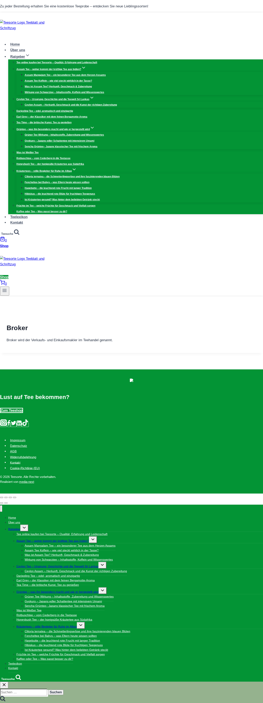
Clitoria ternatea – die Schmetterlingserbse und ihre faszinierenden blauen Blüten (72, 176)
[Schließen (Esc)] (1, 497)
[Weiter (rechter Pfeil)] (6, 503)
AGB (13, 451)
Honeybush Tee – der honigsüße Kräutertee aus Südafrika (50, 164)
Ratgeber (14, 529)
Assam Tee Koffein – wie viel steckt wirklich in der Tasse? (58, 80)
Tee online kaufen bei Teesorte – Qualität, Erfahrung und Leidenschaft (56, 62)
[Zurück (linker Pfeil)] (1, 503)
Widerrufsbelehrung (23, 457)
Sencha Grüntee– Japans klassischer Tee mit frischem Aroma (61, 146)
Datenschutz (18, 445)
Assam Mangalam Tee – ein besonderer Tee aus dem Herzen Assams (65, 75)
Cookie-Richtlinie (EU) (25, 468)
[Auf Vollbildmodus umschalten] (10, 497)
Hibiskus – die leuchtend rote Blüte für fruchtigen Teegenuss (60, 193)
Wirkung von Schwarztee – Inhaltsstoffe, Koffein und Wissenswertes (64, 92)
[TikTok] (25, 425)
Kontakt (16, 222)
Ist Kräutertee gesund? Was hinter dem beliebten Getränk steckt (62, 199)
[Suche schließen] (4, 685)
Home (15, 44)
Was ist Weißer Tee (27, 152)
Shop (4, 246)
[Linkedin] (19, 425)
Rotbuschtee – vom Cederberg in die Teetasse (43, 158)
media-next (26, 481)
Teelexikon (19, 217)
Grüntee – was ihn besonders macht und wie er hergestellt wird (57, 591)
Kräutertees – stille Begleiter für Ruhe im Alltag (46, 626)
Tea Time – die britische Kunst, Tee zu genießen (44, 122)
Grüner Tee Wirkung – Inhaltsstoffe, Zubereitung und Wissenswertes (64, 134)
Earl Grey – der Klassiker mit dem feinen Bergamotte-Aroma (51, 116)
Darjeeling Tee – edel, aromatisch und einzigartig (44, 111)
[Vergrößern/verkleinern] (14, 497)
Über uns (17, 50)
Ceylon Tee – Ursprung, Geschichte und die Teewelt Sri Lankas (57, 566)
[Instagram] (3, 425)
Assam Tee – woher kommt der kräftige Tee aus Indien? (52, 540)
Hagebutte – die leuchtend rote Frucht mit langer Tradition (58, 188)
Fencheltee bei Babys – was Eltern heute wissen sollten (57, 182)
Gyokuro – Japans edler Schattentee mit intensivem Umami (59, 140)
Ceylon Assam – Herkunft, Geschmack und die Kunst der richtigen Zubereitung (71, 104)
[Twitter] (13, 425)
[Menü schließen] (1, 508)
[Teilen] (6, 497)
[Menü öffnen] (4, 291)
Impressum (17, 440)
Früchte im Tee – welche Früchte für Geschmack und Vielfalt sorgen (55, 205)
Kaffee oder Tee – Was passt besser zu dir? (41, 211)
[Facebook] (9, 425)
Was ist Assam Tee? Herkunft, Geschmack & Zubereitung (58, 86)
